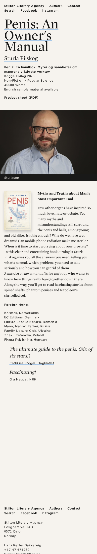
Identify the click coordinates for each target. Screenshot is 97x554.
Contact (74, 6)
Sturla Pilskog (21, 58)
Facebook (28, 10)
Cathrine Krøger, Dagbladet (31, 363)
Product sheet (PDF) (21, 97)
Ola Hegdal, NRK (23, 379)
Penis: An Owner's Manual (31, 34)
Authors (56, 6)
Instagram (50, 10)
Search (10, 10)
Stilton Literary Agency (24, 6)
